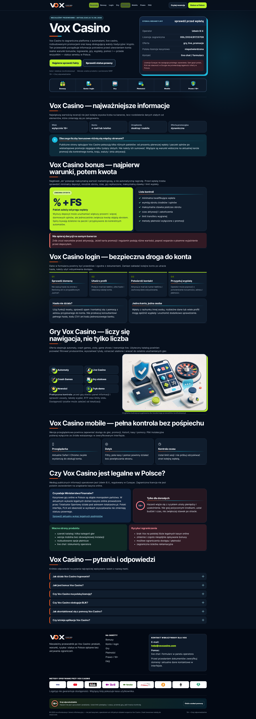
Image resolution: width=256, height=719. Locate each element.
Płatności (125, 5)
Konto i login (112, 644)
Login (111, 5)
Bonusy (103, 5)
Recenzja (94, 5)
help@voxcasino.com (163, 645)
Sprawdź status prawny (99, 63)
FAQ (149, 5)
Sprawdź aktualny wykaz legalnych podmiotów (78, 516)
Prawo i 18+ (112, 657)
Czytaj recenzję (178, 5)
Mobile (135, 5)
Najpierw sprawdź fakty (65, 63)
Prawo (142, 5)
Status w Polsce (197, 5)
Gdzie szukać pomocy (194, 703)
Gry (117, 5)
